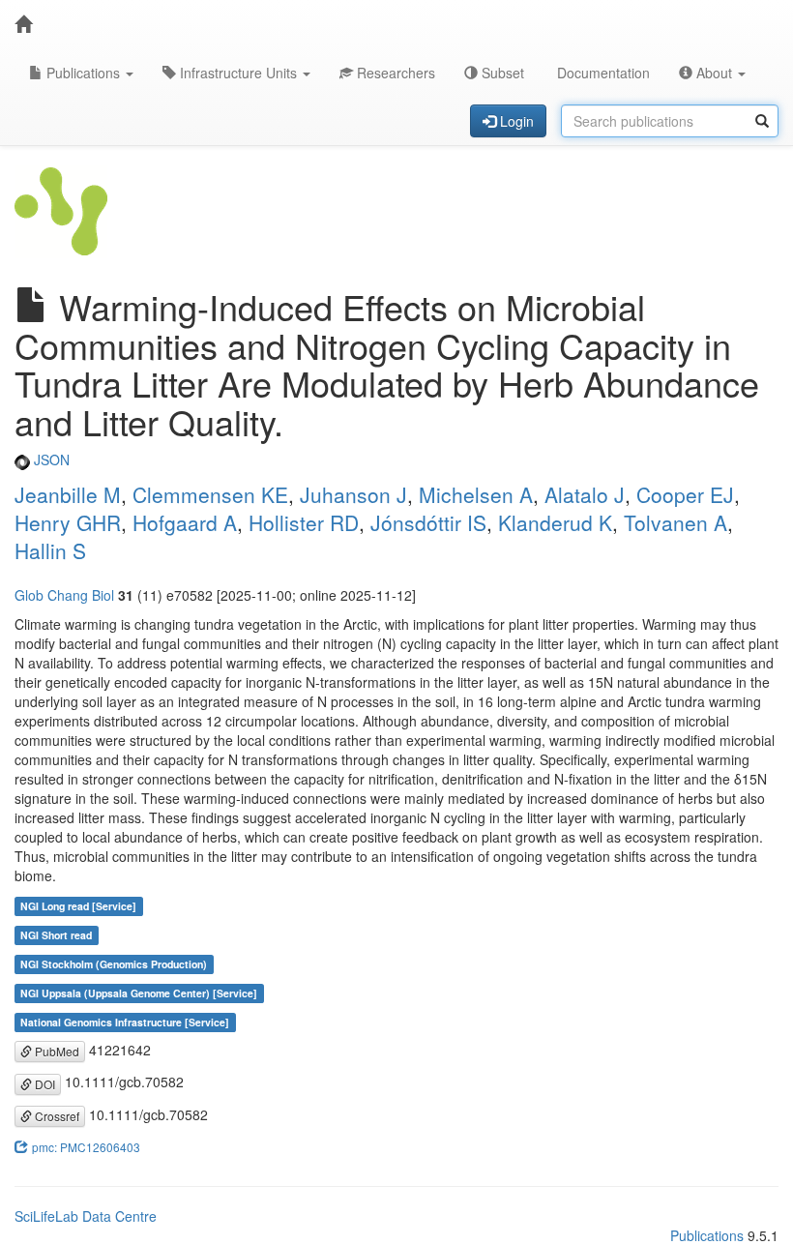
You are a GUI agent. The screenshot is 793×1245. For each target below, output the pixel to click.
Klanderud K (555, 522)
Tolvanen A (675, 522)
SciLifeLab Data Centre (86, 1216)
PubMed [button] (55, 1051)
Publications (83, 72)
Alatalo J (584, 494)
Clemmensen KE (210, 494)
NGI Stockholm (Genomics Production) (113, 964)
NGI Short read (56, 935)
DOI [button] (43, 1084)
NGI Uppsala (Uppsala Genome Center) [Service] (138, 993)
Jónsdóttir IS (428, 522)
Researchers (394, 72)
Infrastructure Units (238, 72)
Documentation (601, 72)
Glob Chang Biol (64, 595)
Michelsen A (476, 494)
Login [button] (515, 121)
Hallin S (50, 550)
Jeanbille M (68, 494)
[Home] (23, 24)
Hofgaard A (184, 522)
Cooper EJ (685, 494)
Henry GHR (68, 522)
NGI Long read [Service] (78, 906)
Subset (501, 72)
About (714, 72)
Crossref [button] (55, 1116)
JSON (50, 459)
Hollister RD (304, 522)
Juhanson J (353, 494)
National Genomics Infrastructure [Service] (124, 1022)
